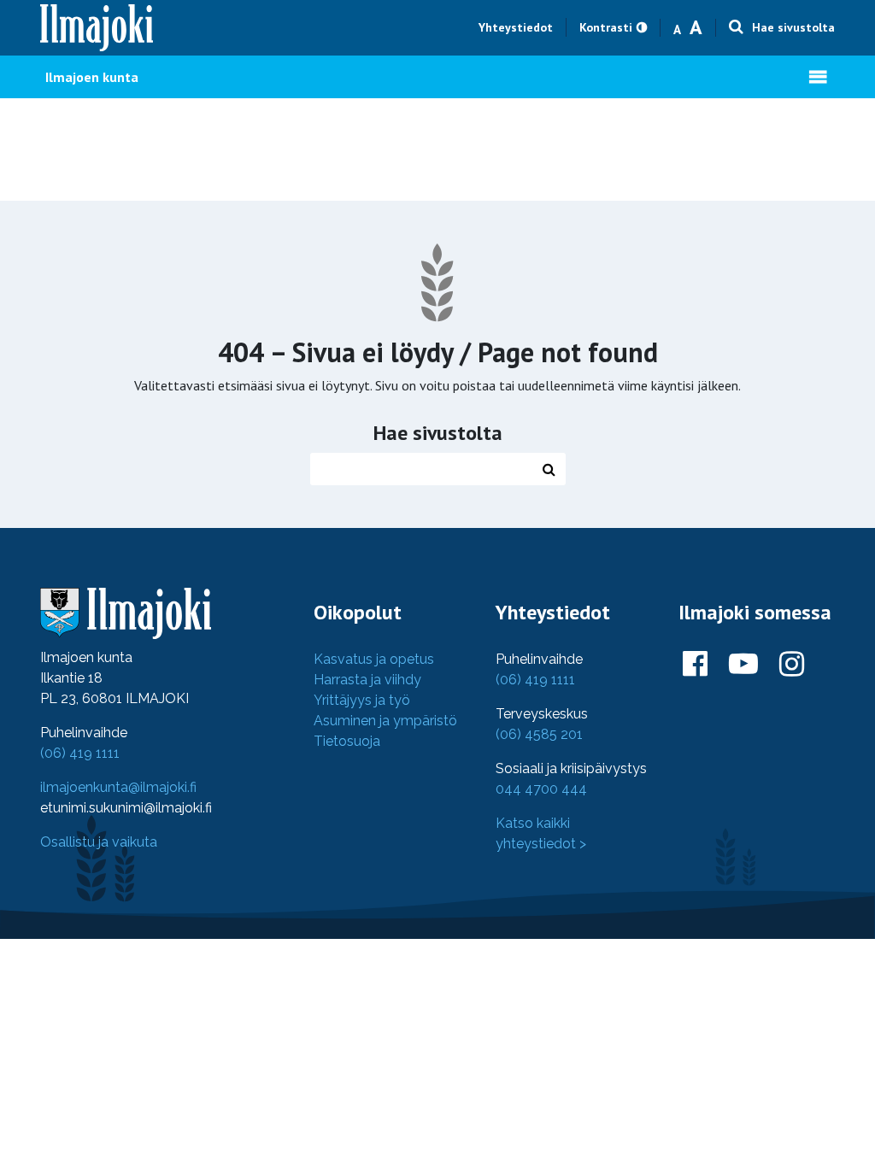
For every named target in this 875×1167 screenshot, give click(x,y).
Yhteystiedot (516, 27)
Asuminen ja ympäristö (385, 721)
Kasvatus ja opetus (374, 659)
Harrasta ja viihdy (367, 679)
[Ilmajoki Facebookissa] (695, 664)
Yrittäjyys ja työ (362, 700)
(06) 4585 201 (539, 734)
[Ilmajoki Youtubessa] (743, 664)
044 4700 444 (541, 789)
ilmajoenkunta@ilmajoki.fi (118, 787)
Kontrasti (605, 27)
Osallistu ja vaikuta (98, 842)
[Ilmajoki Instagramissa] (791, 664)
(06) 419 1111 (80, 753)
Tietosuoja (347, 741)
